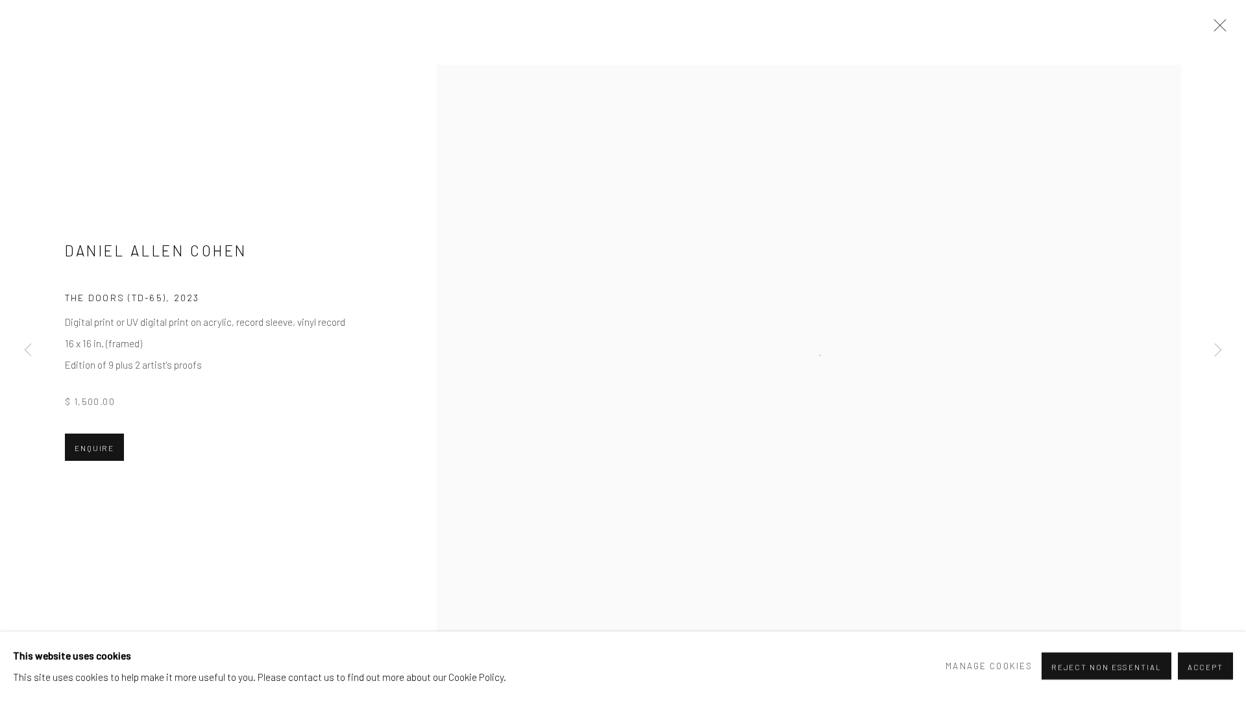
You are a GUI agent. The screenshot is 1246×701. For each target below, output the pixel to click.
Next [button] (1218, 350)
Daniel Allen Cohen (156, 250)
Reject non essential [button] (1106, 667)
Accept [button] (1205, 667)
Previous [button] (28, 350)
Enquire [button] (94, 447)
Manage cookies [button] (989, 666)
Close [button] (1217, 29)
